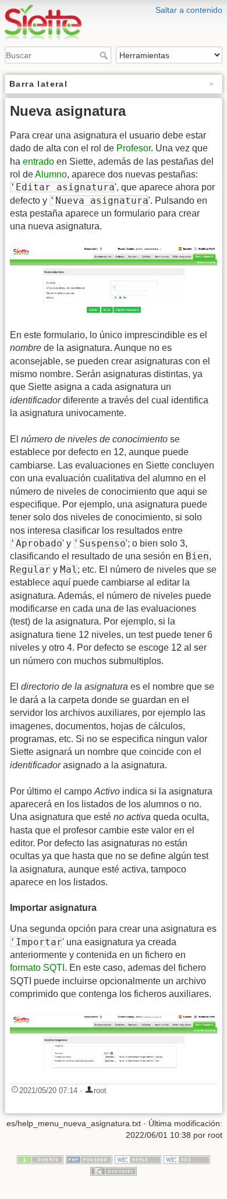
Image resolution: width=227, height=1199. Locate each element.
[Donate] (40, 1159)
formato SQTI (37, 968)
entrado (38, 161)
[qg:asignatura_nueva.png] (113, 280)
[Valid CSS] (187, 1159)
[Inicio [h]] (113, 7)
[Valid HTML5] (138, 1159)
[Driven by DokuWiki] (113, 1170)
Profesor (133, 148)
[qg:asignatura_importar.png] (113, 1042)
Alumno (51, 174)
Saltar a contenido (188, 10)
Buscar (105, 55)
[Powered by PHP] (89, 1159)
